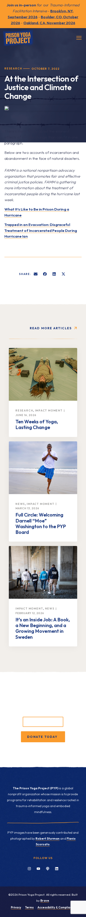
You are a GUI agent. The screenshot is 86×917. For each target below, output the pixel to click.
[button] (35, 273)
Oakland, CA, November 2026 (49, 22)
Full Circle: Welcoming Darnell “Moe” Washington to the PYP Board (40, 523)
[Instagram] (29, 868)
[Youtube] (38, 868)
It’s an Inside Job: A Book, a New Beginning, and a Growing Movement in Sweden (42, 628)
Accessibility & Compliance (56, 907)
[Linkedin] (56, 868)
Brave (44, 900)
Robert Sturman (48, 839)
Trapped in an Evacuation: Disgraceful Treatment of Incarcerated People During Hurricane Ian (40, 230)
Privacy (16, 907)
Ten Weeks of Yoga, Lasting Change (36, 424)
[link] (43, 374)
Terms (29, 907)
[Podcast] (47, 868)
